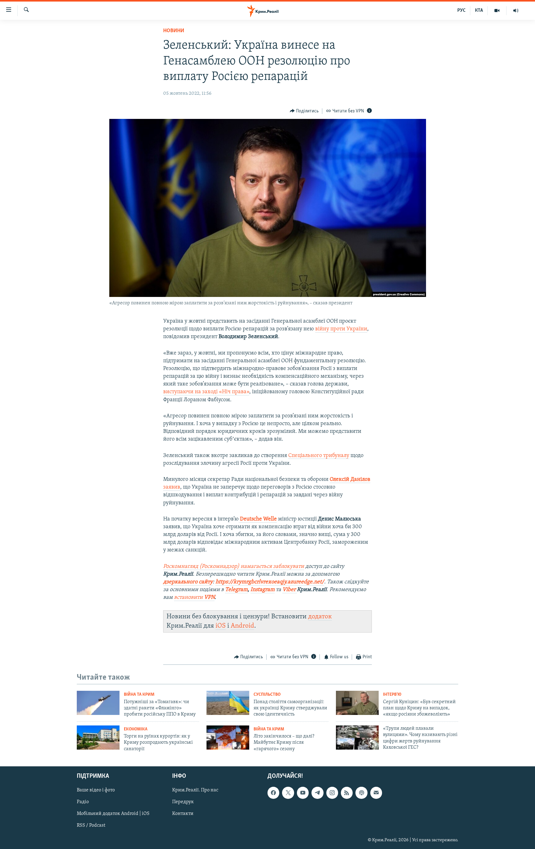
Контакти (183, 814)
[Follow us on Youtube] (303, 793)
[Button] (304, 111)
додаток (320, 616)
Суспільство (267, 694)
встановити (194, 597)
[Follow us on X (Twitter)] (288, 793)
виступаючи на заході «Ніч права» (206, 392)
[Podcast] (361, 793)
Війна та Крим (139, 694)
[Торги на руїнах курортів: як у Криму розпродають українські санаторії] (98, 737)
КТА (479, 10)
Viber (289, 590)
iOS (220, 626)
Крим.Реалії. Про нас (195, 790)
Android (242, 626)
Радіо (83, 802)
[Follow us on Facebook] (273, 793)
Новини (173, 31)
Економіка (135, 729)
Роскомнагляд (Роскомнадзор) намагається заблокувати (233, 566)
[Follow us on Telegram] (317, 793)
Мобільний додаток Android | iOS (113, 814)
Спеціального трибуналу (318, 456)
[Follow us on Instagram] (332, 793)
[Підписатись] (376, 793)
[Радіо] (516, 10)
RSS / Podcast (91, 825)
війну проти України (341, 329)
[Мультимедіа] (497, 10)
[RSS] (347, 793)
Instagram (262, 590)
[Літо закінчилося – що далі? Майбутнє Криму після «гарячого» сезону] (228, 737)
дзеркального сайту (188, 582)
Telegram (236, 590)
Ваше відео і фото (96, 790)
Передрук (183, 802)
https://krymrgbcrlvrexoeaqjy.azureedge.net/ (269, 582)
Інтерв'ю (392, 694)
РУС (461, 10)
